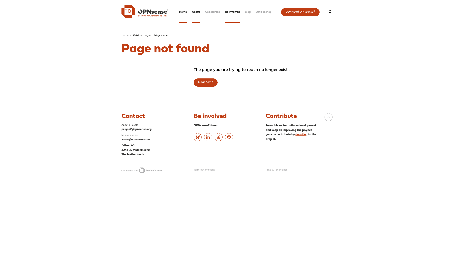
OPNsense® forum (206, 125)
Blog (248, 12)
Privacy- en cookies (276, 170)
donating (301, 134)
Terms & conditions (204, 170)
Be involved (232, 12)
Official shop (264, 12)
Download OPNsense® (300, 11)
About (196, 12)
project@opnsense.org (136, 129)
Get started (212, 12)
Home (183, 12)
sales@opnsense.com (135, 139)
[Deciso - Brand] (141, 171)
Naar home (205, 82)
